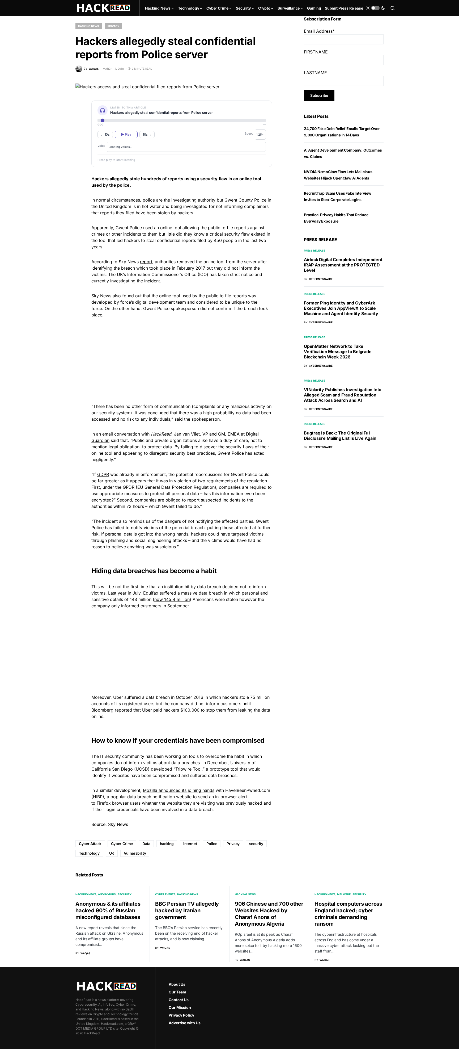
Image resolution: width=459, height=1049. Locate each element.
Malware (344, 894)
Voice (101, 146)
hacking (167, 843)
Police (211, 843)
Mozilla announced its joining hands (178, 790)
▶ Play (126, 134)
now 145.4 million (172, 599)
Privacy (113, 26)
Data (146, 843)
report (146, 261)
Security (124, 894)
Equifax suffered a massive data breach (183, 593)
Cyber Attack (90, 843)
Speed (249, 133)
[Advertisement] (182, 360)
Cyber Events (165, 894)
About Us (177, 984)
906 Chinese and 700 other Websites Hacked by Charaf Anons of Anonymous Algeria (269, 914)
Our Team (177, 992)
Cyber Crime (122, 843)
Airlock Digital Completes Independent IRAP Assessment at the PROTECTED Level (343, 265)
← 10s (105, 134)
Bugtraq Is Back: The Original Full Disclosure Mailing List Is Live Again (340, 435)
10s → (147, 134)
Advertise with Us (185, 1023)
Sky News (118, 824)
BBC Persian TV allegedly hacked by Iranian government (187, 910)
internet (190, 843)
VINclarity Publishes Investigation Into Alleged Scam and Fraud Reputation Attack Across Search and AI (342, 395)
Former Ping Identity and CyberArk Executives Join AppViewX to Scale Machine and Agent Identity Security (341, 308)
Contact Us (179, 999)
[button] (375, 8)
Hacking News (88, 26)
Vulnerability (135, 853)
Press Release (314, 250)
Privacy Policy (181, 1015)
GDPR (103, 474)
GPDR (128, 487)
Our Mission (180, 1007)
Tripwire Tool (188, 769)
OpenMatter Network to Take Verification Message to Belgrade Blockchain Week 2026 (338, 352)
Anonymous (107, 894)
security (256, 843)
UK (111, 853)
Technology (89, 853)
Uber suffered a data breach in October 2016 (158, 697)
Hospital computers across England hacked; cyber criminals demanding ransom (348, 914)
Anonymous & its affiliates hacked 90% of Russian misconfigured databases (108, 910)
